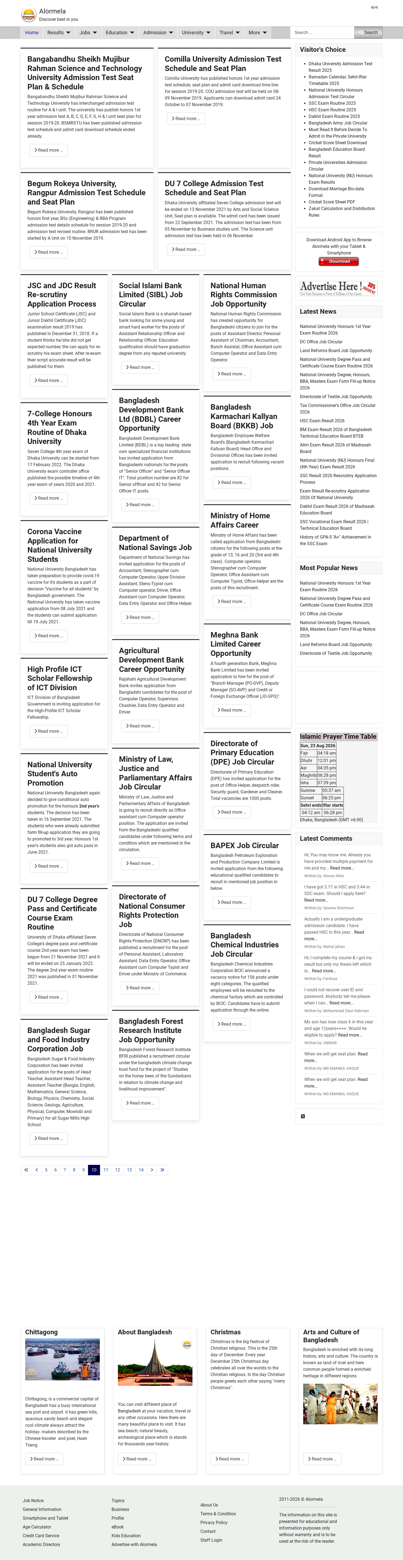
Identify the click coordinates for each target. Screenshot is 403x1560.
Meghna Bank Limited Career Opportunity (236, 644)
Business (120, 1509)
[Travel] (236, 32)
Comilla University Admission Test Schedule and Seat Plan (223, 64)
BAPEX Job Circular (245, 845)
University (193, 32)
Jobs (85, 32)
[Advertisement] (156, 1258)
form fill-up (38, 832)
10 (94, 1170)
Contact (207, 1531)
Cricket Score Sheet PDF (332, 202)
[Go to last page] (162, 1170)
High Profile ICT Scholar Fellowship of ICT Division (59, 678)
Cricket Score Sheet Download (338, 142)
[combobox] (322, 32)
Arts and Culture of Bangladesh (331, 1336)
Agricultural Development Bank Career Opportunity (152, 659)
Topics (118, 1500)
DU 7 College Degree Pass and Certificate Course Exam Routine (62, 913)
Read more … (50, 150)
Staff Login (211, 1540)
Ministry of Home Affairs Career (240, 520)
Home (32, 32)
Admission (154, 32)
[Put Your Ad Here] (339, 288)
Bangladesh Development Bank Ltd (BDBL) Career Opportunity (151, 414)
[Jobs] (93, 32)
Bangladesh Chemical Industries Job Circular (245, 945)
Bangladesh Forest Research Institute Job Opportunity (151, 1030)
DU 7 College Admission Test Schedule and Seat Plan (214, 188)
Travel (226, 32)
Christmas (226, 1332)
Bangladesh (130, 1411)
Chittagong (41, 1332)
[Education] (130, 32)
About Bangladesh (145, 1332)
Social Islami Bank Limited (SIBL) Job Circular (151, 294)
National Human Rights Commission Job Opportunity (244, 294)
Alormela (52, 11)
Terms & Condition (218, 1513)
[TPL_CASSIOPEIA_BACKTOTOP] (393, 1550)
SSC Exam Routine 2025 (332, 103)
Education (116, 32)
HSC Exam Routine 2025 (332, 109)
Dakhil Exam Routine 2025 (334, 116)
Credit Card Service (41, 1535)
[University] (207, 32)
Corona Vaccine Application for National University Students (59, 545)
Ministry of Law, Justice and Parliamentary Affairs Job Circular (155, 773)
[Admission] (169, 32)
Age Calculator (37, 1527)
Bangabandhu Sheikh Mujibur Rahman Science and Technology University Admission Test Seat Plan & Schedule (84, 73)
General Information (42, 1509)
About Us (209, 1505)
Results (55, 32)
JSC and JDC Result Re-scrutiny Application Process (61, 294)
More (254, 32)
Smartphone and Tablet (45, 1518)
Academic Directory (41, 1544)
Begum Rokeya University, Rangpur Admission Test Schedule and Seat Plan (86, 192)
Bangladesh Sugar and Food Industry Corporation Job (58, 1039)
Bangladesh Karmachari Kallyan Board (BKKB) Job (244, 416)
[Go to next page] (152, 1170)
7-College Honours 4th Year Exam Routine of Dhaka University (59, 427)
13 (129, 1170)
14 (141, 1170)
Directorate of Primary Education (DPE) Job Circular (242, 752)
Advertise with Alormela (134, 1544)
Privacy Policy (214, 1522)
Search (371, 32)
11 (105, 1170)
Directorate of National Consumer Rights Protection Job (152, 910)
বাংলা (374, 7)
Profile (118, 1518)
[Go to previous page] (37, 1170)
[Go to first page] (26, 1170)
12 (117, 1170)
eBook (118, 1527)
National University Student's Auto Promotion (59, 774)
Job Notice (33, 1500)
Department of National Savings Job (155, 543)
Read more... (342, 868)
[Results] (67, 32)
